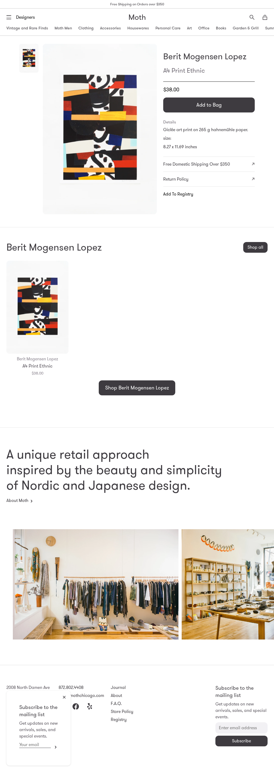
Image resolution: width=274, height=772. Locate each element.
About (116, 695)
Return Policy (175, 179)
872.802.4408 (71, 687)
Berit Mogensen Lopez (204, 56)
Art (189, 28)
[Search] (252, 17)
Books (221, 28)
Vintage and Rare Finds (27, 28)
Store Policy (122, 711)
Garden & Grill (246, 28)
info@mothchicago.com (81, 695)
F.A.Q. (116, 703)
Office (204, 28)
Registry (119, 719)
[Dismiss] (64, 697)
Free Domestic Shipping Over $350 (196, 164)
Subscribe (54, 747)
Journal (118, 687)
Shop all (255, 247)
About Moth (17, 500)
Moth (137, 17)
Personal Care (168, 28)
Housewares (138, 28)
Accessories (110, 28)
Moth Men (63, 28)
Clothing (86, 28)
